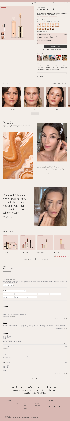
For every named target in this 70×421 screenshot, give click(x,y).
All (37, 21)
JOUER (9, 416)
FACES (12, 83)
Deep (59, 21)
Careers (17, 403)
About (17, 400)
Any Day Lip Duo (40, 252)
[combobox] (8, 294)
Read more (46, 326)
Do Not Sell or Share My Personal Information (29, 417)
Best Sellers (37, 403)
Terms (13, 417)
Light (44, 21)
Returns (25, 408)
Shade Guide (45, 31)
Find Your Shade (39, 31)
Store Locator (37, 405)
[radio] (52, 37)
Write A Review (7, 272)
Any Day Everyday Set (24, 252)
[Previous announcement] (3, 0)
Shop (36, 400)
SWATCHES (21, 83)
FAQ (25, 405)
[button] (3, 3)
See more (4, 311)
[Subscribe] (63, 403)
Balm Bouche (56, 252)
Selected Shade (35, 113)
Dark (55, 21)
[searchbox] (13, 291)
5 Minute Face (5, 252)
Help (25, 400)
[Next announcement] (67, 0)
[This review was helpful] (64, 318)
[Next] (32, 23)
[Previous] (2, 101)
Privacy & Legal (8, 417)
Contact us (26, 403)
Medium (48, 21)
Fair (40, 21)
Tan (52, 21)
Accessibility (17, 417)
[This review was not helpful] (66, 318)
